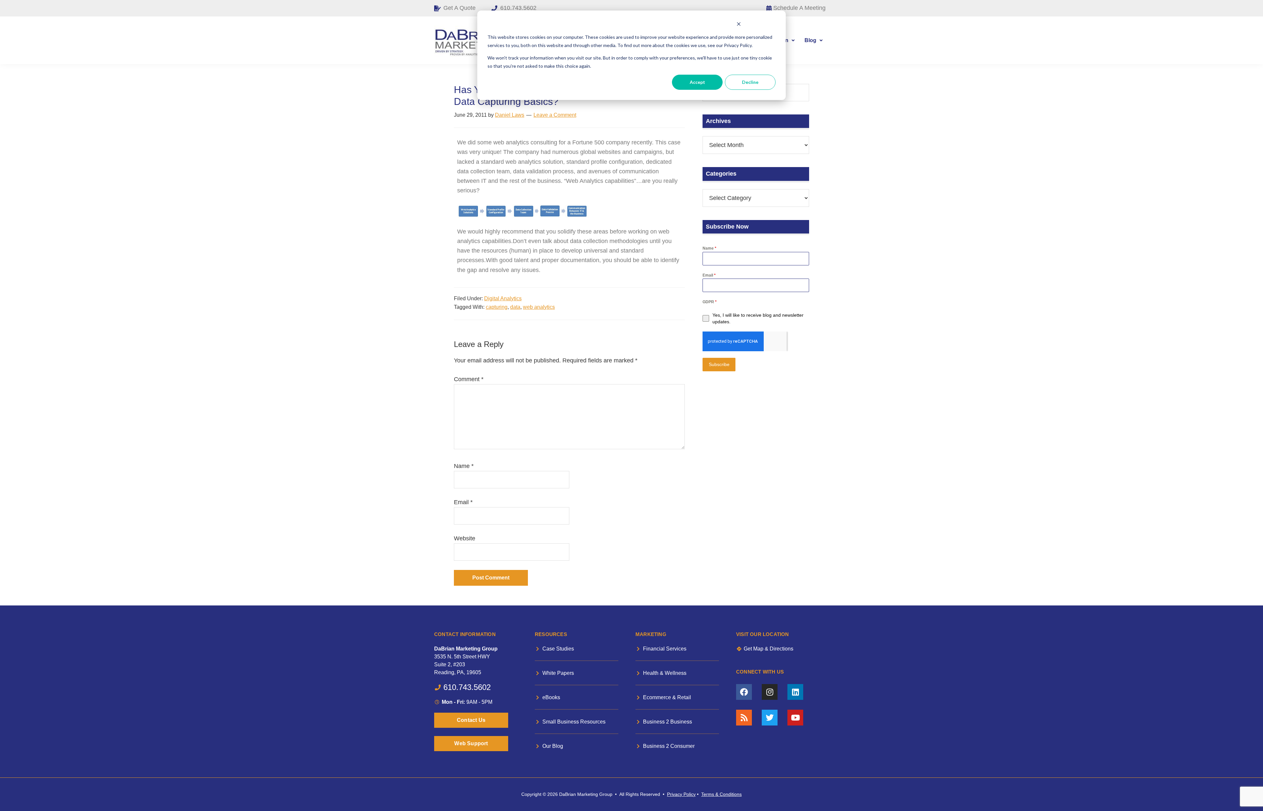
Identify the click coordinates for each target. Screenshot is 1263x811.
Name (464, 466)
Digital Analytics (503, 298)
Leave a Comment (554, 115)
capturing (497, 307)
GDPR (710, 302)
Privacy (674, 794)
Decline (750, 82)
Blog (810, 40)
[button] (814, 40)
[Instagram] (770, 692)
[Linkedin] (795, 692)
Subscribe (719, 364)
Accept (697, 82)
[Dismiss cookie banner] (739, 25)
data (515, 307)
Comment (468, 379)
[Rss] (744, 717)
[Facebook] (744, 692)
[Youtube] (795, 717)
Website (464, 538)
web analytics (539, 307)
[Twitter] (770, 717)
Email (463, 502)
